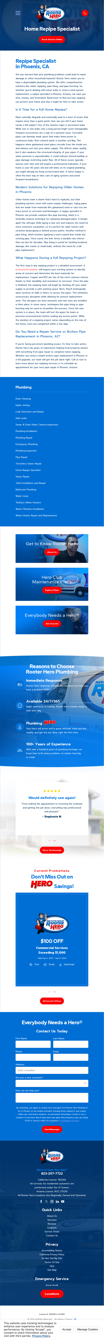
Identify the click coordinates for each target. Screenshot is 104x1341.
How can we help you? (27, 1090)
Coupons (52, 1227)
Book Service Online (52, 39)
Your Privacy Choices (63, 1319)
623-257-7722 (52, 1173)
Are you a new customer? (29, 1077)
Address (20, 1064)
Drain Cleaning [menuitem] (23, 398)
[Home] (50, 13)
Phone (19, 1051)
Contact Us (52, 1235)
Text (36, 964)
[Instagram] (51, 1201)
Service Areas (52, 1231)
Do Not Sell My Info (52, 1258)
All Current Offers (52, 1001)
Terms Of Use (52, 1262)
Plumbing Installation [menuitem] (26, 431)
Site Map (52, 1270)
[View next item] (54, 841)
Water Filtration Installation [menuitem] (30, 509)
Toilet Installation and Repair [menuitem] (31, 483)
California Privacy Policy (52, 1254)
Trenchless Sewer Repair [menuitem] (29, 463)
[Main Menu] (18, 13)
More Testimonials (52, 850)
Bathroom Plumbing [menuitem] (26, 489)
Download (69, 964)
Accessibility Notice (52, 1250)
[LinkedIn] (57, 1201)
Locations (52, 1294)
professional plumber (27, 269)
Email (51, 964)
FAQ (52, 1266)
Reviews (52, 1224)
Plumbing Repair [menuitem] (24, 437)
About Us (52, 1216)
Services (52, 1220)
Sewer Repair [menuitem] (23, 476)
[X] (46, 1201)
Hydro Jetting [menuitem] (23, 405)
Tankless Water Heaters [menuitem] (28, 502)
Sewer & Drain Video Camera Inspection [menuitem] (37, 424)
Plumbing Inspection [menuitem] (26, 450)
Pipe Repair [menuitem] (22, 457)
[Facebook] (41, 1201)
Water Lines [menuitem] (22, 496)
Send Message (52, 1129)
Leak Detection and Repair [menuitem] (30, 411)
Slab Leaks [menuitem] (21, 418)
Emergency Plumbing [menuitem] (27, 444)
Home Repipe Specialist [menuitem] (28, 470)
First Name (21, 1038)
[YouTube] (62, 1201)
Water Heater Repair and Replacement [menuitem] (36, 515)
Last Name (58, 1038)
